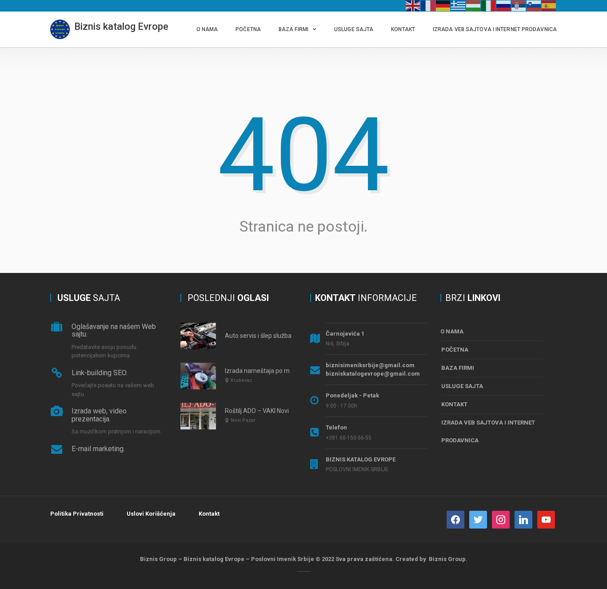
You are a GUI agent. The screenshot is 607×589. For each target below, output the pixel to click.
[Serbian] (519, 5)
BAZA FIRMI (293, 29)
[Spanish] (549, 5)
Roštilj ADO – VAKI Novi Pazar (266, 410)
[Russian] (503, 5)
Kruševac (241, 380)
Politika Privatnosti (77, 513)
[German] (443, 5)
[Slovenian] (534, 5)
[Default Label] (523, 519)
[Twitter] (478, 519)
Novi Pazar (243, 420)
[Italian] (488, 5)
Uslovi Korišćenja (151, 513)
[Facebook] (455, 519)
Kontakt (209, 513)
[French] (428, 5)
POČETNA (248, 29)
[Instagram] (501, 519)
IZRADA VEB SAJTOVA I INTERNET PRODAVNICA (495, 29)
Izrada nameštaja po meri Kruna (270, 370)
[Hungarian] (473, 5)
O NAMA (207, 29)
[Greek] (458, 5)
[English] (413, 5)
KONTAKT (403, 29)
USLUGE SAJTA (353, 29)
